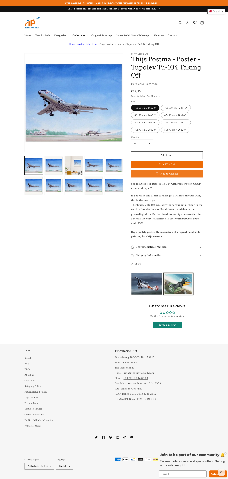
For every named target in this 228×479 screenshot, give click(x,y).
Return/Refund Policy (36, 392)
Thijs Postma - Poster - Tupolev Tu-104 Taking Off (129, 44)
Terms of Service (33, 409)
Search (28, 358)
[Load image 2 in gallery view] (54, 165)
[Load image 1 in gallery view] (34, 165)
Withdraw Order (33, 426)
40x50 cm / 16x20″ (145, 108)
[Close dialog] (225, 453)
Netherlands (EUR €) (38, 466)
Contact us (30, 380)
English (62, 466)
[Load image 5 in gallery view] (114, 165)
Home (72, 44)
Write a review (167, 325)
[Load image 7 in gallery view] (54, 185)
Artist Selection (87, 44)
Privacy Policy (32, 403)
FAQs (27, 369)
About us (29, 375)
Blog (27, 363)
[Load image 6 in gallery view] (34, 185)
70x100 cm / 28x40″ (175, 108)
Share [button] (138, 264)
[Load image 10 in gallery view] (114, 185)
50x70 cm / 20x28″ (175, 130)
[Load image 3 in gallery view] (74, 165)
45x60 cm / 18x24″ (175, 115)
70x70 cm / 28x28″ (145, 130)
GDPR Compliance (34, 414)
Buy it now (167, 164)
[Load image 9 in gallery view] (94, 185)
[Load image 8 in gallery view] (74, 185)
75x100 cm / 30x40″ (175, 122)
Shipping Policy (33, 386)
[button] (61, 35)
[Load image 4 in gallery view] (94, 165)
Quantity (135, 137)
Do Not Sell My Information (39, 420)
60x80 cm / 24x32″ (145, 115)
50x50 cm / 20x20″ (145, 122)
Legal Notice (31, 397)
